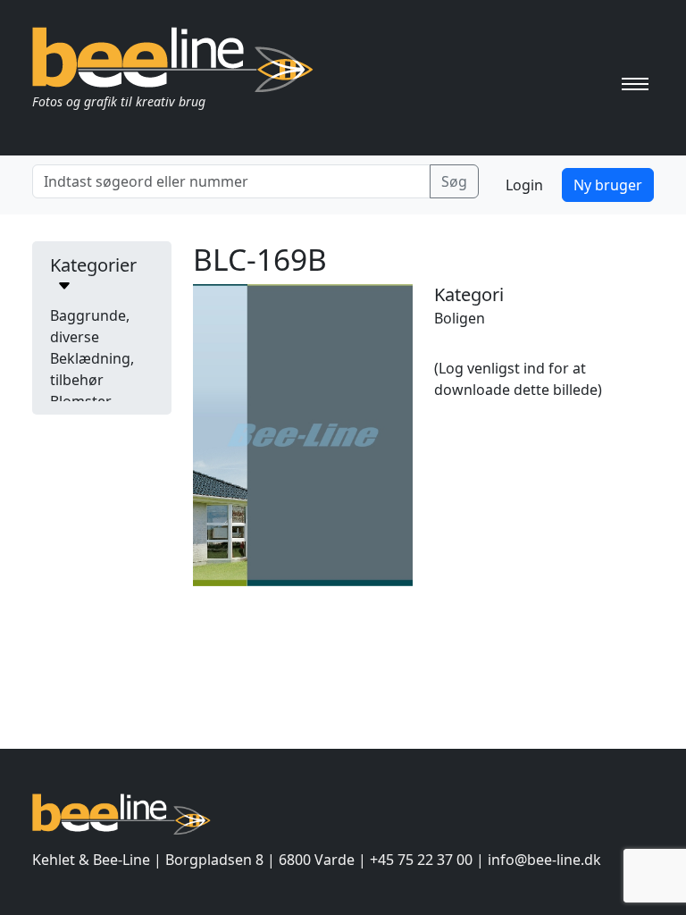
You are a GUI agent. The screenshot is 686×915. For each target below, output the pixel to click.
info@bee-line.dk (544, 859)
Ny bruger (607, 185)
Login (524, 185)
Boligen (459, 318)
